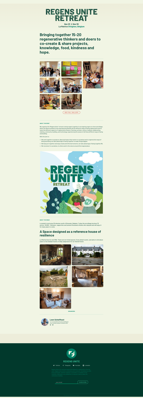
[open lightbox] (50, 69)
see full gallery (71, 112)
